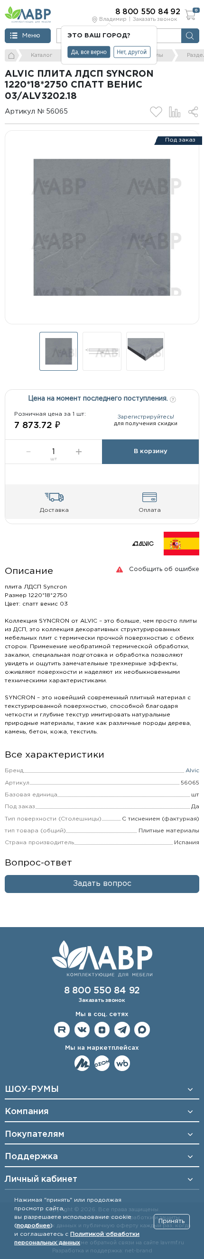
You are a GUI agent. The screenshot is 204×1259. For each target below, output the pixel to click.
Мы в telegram (122, 1029)
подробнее (33, 1225)
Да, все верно (89, 51)
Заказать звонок (155, 19)
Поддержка (31, 1157)
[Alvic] (143, 543)
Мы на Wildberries (122, 1063)
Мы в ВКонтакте (82, 1029)
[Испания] (181, 543)
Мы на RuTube (62, 1029)
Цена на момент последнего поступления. (99, 399)
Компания (27, 1112)
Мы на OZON (102, 1063)
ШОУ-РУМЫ (32, 1089)
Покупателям (35, 1134)
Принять (171, 1221)
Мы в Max (142, 1029)
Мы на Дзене (102, 1029)
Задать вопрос (102, 883)
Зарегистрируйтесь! (146, 417)
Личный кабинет (41, 1179)
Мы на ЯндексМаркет (82, 1063)
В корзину (150, 451)
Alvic (192, 770)
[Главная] (12, 55)
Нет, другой (132, 51)
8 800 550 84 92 (102, 991)
